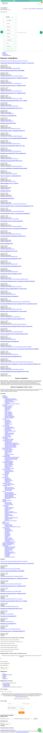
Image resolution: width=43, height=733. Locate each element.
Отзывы (8, 36)
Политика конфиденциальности (21, 696)
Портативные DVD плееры (10, 552)
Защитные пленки (8, 442)
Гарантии (4, 676)
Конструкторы (7, 428)
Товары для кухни (8, 537)
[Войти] (38, 3)
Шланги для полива (9, 525)
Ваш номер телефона (19, 718)
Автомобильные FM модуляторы (11, 399)
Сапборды (7, 519)
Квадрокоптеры (8, 420)
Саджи (6, 453)
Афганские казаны (8, 451)
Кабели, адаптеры (8, 465)
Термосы (6, 536)
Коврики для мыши (8, 466)
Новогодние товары (6, 485)
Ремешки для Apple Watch (10, 416)
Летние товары (5, 474)
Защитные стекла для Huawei (10, 447)
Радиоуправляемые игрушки (10, 430)
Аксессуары (5, 404)
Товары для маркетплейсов (8, 542)
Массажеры (7, 472)
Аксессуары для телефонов (8, 405)
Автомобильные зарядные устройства (12, 403)
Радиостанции (7, 553)
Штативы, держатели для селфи (11, 459)
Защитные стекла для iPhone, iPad (11, 443)
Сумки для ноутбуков (9, 504)
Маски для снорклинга (9, 511)
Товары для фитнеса (9, 518)
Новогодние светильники (10, 488)
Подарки (4, 499)
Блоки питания (8, 406)
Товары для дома (6, 527)
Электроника (5, 54)
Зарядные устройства (9, 417)
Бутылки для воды (8, 508)
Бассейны (7, 506)
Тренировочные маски (9, 515)
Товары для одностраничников (9, 543)
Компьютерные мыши (9, 464)
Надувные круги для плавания (11, 520)
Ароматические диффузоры (10, 541)
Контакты (8, 33)
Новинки (4, 395)
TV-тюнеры (7, 555)
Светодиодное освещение (10, 556)
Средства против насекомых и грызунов (12, 526)
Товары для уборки (8, 538)
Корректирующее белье (9, 471)
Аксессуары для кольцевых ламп (11, 458)
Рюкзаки (4, 501)
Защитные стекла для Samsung (11, 446)
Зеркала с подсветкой (9, 461)
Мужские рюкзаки (8, 503)
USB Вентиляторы (8, 423)
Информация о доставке (7, 674)
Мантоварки (7, 455)
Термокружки (7, 535)
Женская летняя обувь (9, 495)
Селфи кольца (7, 460)
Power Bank (7, 422)
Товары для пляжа (8, 514)
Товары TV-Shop (6, 522)
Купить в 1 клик (8, 67)
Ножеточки (7, 532)
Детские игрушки (6, 425)
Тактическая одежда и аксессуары (11, 517)
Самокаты (7, 513)
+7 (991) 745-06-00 (5, 2)
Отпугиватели (7, 533)
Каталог (8, 17)
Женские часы (7, 478)
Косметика (7, 473)
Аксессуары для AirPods (9, 484)
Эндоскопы (7, 402)
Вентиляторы (7, 528)
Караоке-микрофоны (7, 55)
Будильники (7, 419)
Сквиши (6, 431)
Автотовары (5, 397)
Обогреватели (7, 540)
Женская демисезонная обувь (10, 497)
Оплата (8, 23)
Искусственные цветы (7, 448)
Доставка (8, 26)
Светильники (7, 534)
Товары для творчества (9, 433)
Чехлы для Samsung (8, 413)
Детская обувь (7, 498)
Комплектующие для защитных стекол (12, 444)
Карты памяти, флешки (9, 468)
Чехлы (6, 410)
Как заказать (9, 20)
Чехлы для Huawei (8, 412)
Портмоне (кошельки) (7, 500)
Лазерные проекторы (9, 530)
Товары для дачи (6, 523)
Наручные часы (6, 477)
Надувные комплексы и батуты (11, 512)
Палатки (6, 475)
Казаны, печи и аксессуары (8, 449)
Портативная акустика (9, 551)
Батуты (6, 476)
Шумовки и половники (9, 454)
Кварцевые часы (8, 479)
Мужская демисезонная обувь (10, 494)
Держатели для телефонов (10, 401)
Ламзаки (6, 510)
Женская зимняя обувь (9, 496)
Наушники (7, 550)
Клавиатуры (7, 467)
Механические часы (9, 480)
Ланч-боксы (7, 531)
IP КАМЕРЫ (7, 554)
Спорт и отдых (5, 505)
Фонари (6, 516)
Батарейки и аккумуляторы (10, 546)
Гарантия (8, 30)
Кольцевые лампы (6, 456)
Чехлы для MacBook (9, 463)
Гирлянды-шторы (8, 490)
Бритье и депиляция (9, 470)
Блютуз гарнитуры (8, 548)
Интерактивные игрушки (10, 427)
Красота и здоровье (6, 469)
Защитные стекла (8, 441)
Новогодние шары (8, 489)
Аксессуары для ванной (9, 539)
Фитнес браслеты (8, 421)
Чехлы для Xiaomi (8, 414)
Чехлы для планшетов (9, 415)
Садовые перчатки (8, 524)
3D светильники (8, 529)
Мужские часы (8, 481)
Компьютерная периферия (8, 462)
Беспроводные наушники (10, 547)
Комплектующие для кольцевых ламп (12, 457)
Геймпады (7, 424)
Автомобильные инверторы (10, 398)
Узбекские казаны (8, 450)
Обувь (4, 491)
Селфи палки (7, 408)
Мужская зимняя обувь (9, 493)
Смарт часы (7, 482)
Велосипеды (7, 509)
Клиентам (9, 46)
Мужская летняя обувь (9, 492)
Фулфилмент (9, 40)
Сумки (4, 521)
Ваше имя (2, 718)
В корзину (2, 67)
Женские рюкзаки (8, 502)
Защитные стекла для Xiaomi (10, 445)
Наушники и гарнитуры (7, 483)
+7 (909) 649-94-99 (5, 3)
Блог (8, 43)
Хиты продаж (5, 396)
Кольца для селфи (8, 407)
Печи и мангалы (8, 452)
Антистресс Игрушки (9, 426)
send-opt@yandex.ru (6, 683)
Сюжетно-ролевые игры (9, 432)
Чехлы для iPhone (8, 411)
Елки (6, 486)
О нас (4, 673)
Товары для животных (7, 544)
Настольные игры (8, 429)
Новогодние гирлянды (9, 487)
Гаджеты (4, 418)
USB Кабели (7, 409)
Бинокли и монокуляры (9, 507)
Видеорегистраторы (9, 400)
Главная (4, 52)
